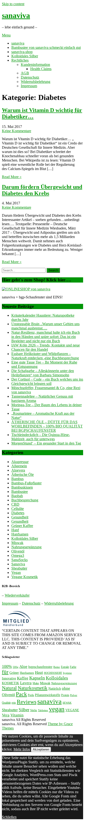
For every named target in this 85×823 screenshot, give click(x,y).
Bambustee (19, 492)
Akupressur (20, 462)
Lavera (26, 683)
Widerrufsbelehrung (35, 82)
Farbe (73, 667)
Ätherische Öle (22, 474)
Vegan (16, 573)
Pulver (73, 695)
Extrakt (65, 667)
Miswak (17, 543)
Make (36, 683)
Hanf (15, 530)
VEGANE (72, 710)
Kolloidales (57, 677)
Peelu (31, 695)
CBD (15, 504)
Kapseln (37, 677)
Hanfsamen (19, 534)
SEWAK (67, 703)
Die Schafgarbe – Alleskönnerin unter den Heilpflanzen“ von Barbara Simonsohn (42, 373)
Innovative (9, 678)
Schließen (9, 817)
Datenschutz (30, 77)
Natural (9, 688)
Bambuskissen (22, 487)
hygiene (67, 673)
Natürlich (54, 688)
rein (14, 702)
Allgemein (19, 466)
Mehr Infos (21, 749)
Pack (21, 694)
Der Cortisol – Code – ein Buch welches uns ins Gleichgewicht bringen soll (47, 381)
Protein (65, 695)
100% (7, 666)
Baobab (17, 496)
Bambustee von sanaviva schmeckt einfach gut (46, 47)
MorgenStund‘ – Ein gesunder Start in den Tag (46, 443)
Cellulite (17, 509)
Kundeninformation (35, 65)
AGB (25, 73)
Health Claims (40, 69)
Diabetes (17, 513)
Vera (5, 715)
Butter (56, 667)
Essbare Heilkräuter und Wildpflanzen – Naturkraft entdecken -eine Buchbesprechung (45, 356)
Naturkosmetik (32, 688)
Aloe (23, 666)
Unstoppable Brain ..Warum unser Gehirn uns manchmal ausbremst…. (45, 326)
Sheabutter (19, 568)
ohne (66, 688)
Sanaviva (18, 564)
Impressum (29, 86)
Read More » (11, 177)
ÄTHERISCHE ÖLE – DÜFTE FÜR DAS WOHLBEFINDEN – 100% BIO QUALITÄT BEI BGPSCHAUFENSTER (47, 426)
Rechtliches (20, 60)
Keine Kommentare (16, 131)
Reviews (26, 701)
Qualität (6, 702)
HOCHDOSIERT (53, 673)
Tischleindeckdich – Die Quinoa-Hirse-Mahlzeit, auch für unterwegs (40, 437)
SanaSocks (19, 560)
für (5, 672)
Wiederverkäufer (17, 595)
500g (15, 667)
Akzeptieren (41, 749)
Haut (39, 672)
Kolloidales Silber (24, 56)
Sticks (33, 710)
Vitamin (17, 715)
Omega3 (17, 555)
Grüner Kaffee (22, 526)
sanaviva (16, 15)
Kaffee (22, 678)
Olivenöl (17, 551)
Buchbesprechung (24, 500)
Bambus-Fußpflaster (26, 483)
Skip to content (13, 4)
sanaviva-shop (22, 52)
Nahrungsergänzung (26, 547)
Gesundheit (19, 517)
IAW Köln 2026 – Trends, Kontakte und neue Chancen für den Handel (45, 347)
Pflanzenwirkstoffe (47, 695)
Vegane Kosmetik (24, 577)
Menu (6, 35)
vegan (56, 709)
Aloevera (18, 470)
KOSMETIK (10, 683)
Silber (24, 709)
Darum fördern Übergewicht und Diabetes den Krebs (42, 190)
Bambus (17, 479)
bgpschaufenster (40, 667)
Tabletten (43, 710)
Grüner (14, 673)
